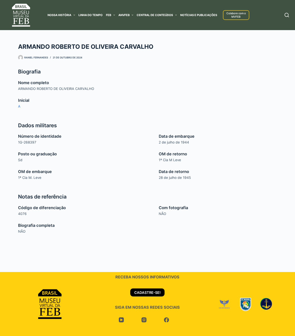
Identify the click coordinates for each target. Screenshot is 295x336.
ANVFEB (124, 15)
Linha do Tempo (90, 15)
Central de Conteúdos (155, 15)
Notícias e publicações (198, 15)
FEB (108, 15)
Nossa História (59, 15)
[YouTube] (121, 320)
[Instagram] (144, 320)
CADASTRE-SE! (147, 292)
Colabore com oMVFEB (236, 15)
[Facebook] (166, 320)
